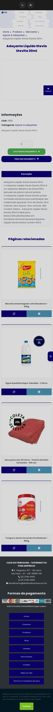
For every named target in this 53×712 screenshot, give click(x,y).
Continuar (26, 706)
